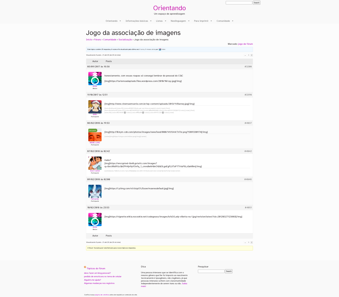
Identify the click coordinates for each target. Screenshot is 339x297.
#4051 (248, 207)
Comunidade (223, 21)
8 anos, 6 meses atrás (147, 49)
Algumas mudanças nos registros (99, 283)
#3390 (248, 95)
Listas (159, 21)
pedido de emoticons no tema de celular (102, 276)
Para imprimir (201, 21)
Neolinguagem (178, 21)
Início (89, 39)
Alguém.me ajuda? (92, 280)
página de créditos (102, 295)
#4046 (248, 179)
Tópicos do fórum (96, 269)
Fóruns (97, 39)
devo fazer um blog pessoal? (97, 273)
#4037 (248, 123)
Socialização (125, 39)
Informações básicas (137, 21)
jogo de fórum (245, 44)
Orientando (169, 8)
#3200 (248, 66)
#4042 (248, 151)
